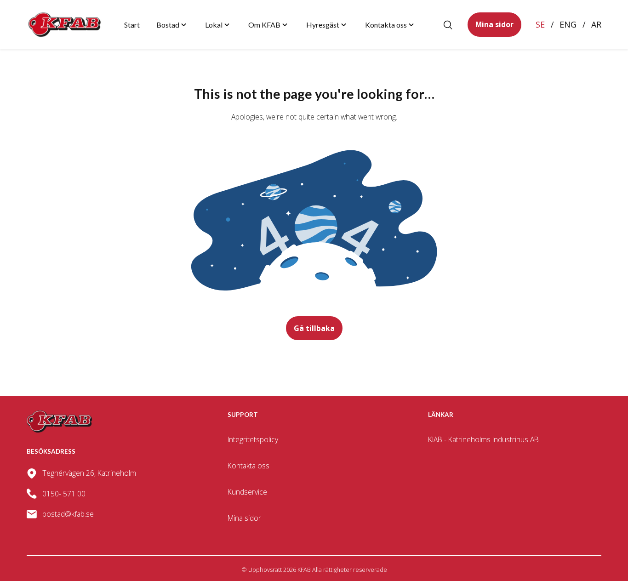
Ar (596, 24)
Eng (568, 24)
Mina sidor (494, 24)
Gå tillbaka (314, 328)
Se (540, 24)
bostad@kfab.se (68, 514)
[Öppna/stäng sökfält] (447, 24)
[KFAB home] (65, 24)
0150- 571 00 (64, 494)
